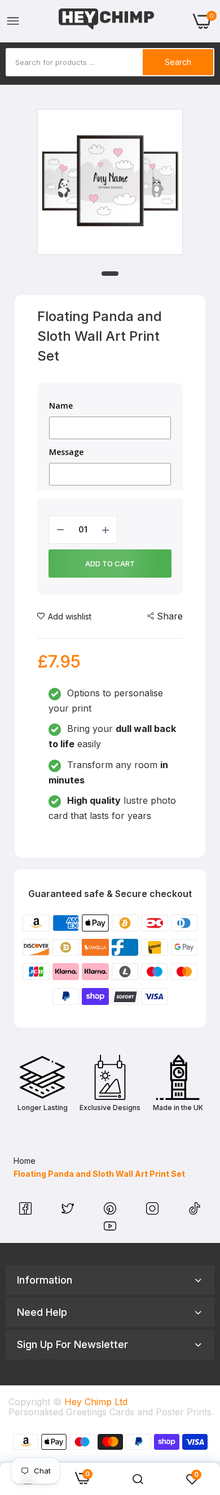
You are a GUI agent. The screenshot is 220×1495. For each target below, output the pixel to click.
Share (170, 616)
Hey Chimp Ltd (95, 1401)
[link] (137, 1479)
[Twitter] (69, 1211)
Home (25, 1160)
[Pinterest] (111, 1211)
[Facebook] (27, 1211)
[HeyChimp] (107, 21)
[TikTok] (194, 1211)
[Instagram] (153, 1211)
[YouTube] (110, 1228)
